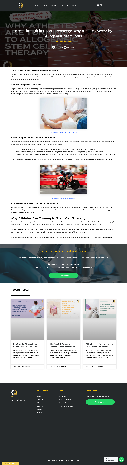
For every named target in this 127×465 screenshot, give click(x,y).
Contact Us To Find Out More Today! (63, 198)
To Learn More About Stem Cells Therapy (63, 132)
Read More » (17, 361)
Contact (74, 5)
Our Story (44, 5)
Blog (67, 5)
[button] (58, 47)
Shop (61, 5)
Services (53, 5)
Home (36, 5)
